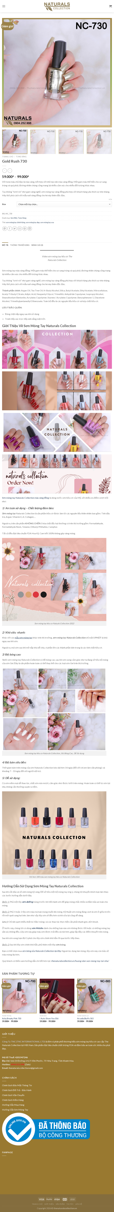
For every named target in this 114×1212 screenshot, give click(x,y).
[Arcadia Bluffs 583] (94, 996)
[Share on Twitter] (14, 228)
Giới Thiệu (49, 1204)
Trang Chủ (37, 1204)
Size (4, 204)
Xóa (110, 199)
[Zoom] (5, 124)
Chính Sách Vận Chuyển (13, 1095)
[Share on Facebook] (9, 228)
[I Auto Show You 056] (57, 996)
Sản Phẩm (60, 1204)
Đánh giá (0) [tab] (37, 245)
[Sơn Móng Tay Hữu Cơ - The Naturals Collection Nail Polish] (57, 6)
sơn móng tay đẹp (33, 222)
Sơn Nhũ (14, 218)
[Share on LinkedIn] (29, 228)
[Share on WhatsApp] (4, 228)
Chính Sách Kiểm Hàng (13, 1100)
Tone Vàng (21, 156)
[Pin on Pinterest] (24, 228)
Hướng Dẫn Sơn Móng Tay (15, 1109)
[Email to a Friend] (19, 228)
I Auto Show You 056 (49, 1018)
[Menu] (3, 6)
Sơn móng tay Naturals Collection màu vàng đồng (25, 497)
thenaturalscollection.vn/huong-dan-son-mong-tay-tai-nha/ (80, 961)
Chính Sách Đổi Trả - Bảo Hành (16, 1090)
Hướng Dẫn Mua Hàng (13, 1104)
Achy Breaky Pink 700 (11, 1018)
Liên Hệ (78, 1204)
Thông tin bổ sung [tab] (19, 245)
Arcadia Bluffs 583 (85, 1018)
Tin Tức (70, 1204)
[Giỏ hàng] (110, 6)
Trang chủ (7, 156)
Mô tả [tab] (5, 245)
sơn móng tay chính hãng (15, 222)
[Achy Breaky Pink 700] (19, 996)
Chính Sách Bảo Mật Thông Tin (17, 1085)
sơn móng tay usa (47, 222)
